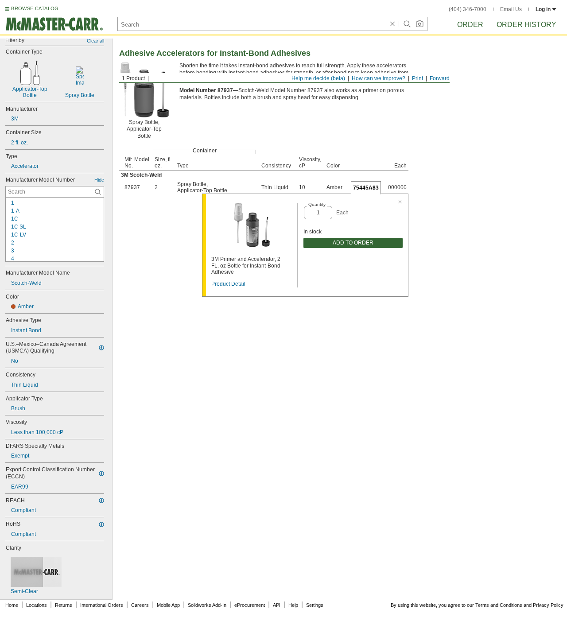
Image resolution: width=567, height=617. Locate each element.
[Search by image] (419, 23)
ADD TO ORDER (353, 243)
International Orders (101, 605)
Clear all (95, 40)
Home (11, 605)
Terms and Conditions (498, 605)
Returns (63, 605)
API (276, 605)
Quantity (317, 204)
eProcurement (249, 605)
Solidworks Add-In (207, 605)
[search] (97, 191)
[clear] (392, 24)
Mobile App (168, 605)
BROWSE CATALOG (34, 8)
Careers (140, 605)
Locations (36, 605)
